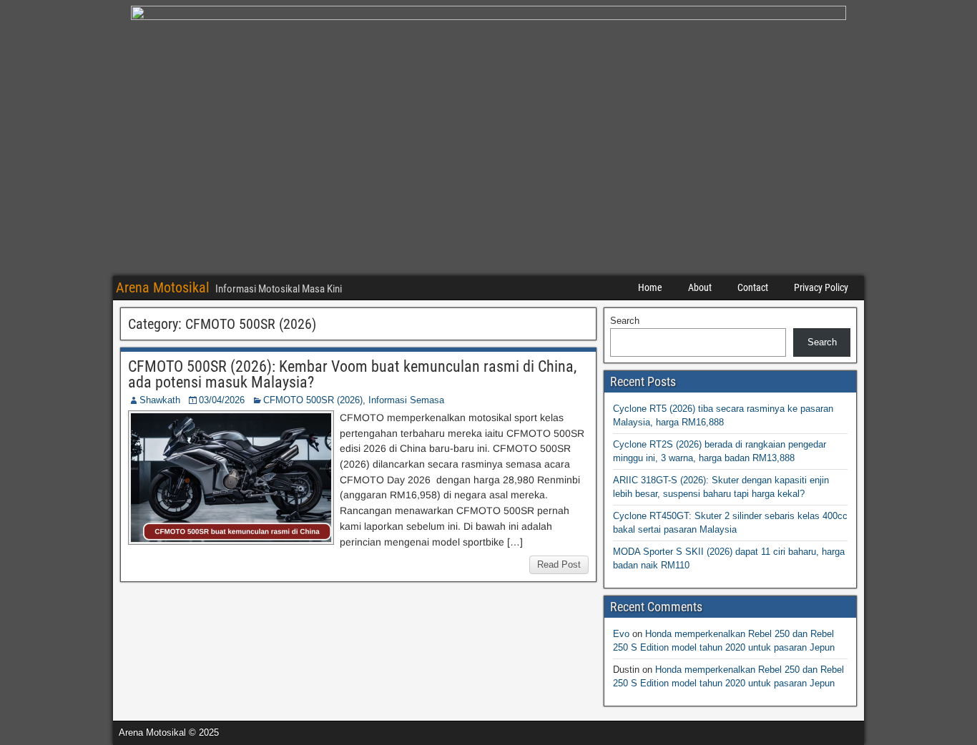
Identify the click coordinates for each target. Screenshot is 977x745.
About (700, 287)
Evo (621, 633)
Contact (752, 287)
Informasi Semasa (406, 400)
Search (624, 320)
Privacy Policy (821, 287)
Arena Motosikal (163, 287)
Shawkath (159, 400)
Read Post (559, 564)
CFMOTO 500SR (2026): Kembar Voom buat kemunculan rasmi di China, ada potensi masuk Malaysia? (352, 374)
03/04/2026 (222, 400)
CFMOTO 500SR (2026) (313, 400)
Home (650, 287)
